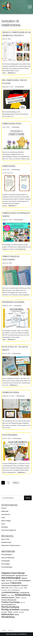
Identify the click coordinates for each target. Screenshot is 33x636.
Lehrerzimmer (16, 590)
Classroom (15, 583)
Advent (24, 578)
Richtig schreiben (10, 609)
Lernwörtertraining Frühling (11, 123)
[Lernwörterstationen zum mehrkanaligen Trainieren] (16, 232)
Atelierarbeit (15, 580)
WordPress (23, 634)
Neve (7, 634)
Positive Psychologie (10, 602)
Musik (3, 517)
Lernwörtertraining (8, 166)
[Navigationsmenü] (30, 6)
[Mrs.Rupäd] (6, 6)
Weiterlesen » (12, 73)
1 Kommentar (15, 127)
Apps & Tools (5, 539)
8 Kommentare (19, 86)
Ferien (11, 588)
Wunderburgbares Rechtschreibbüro (13, 302)
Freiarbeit (16, 587)
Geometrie (21, 587)
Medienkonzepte (6, 542)
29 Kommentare (18, 219)
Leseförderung (24, 593)
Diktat (3, 588)
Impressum (4, 630)
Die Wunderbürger (6, 567)
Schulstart (4, 612)
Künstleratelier (5, 561)
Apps (3, 580)
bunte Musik (5, 583)
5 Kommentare (17, 438)
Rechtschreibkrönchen (8, 604)
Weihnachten (7, 614)
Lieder (8, 595)
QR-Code (23, 602)
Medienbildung (22, 595)
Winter (17, 614)
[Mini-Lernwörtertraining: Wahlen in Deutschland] (16, 99)
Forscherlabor (5, 564)
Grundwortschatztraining (10, 392)
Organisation (23, 597)
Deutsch (3, 508)
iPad (25, 588)
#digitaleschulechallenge (13, 573)
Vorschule (21, 612)
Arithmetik (9, 580)
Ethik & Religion (6, 520)
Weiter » (15, 482)
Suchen (27, 498)
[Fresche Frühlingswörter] (16, 451)
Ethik (7, 588)
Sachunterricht (5, 514)
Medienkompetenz (8, 597)
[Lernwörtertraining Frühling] (16, 139)
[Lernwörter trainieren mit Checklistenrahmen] (16, 275)
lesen (3, 595)
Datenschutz (10, 630)
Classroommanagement (8, 530)
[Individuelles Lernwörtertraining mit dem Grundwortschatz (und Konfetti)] (16, 51)
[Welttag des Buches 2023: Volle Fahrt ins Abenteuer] (16, 366)
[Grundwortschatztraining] (16, 408)
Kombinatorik (4, 590)
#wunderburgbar (11, 578)
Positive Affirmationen (8, 600)
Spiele (10, 612)
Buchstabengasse (6, 554)
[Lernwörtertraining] (16, 182)
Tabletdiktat (15, 612)
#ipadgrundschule (21, 575)
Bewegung (4, 527)
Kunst (3, 524)
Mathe (12, 595)
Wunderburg (7, 617)
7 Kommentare (20, 396)
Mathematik (4, 511)
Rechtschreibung (10, 607)
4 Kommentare (16, 169)
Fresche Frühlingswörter (10, 434)
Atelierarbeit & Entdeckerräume (10, 545)
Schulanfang (24, 610)
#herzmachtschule (8, 575)
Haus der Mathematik (7, 557)
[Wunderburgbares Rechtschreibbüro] (16, 318)
